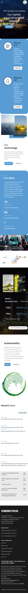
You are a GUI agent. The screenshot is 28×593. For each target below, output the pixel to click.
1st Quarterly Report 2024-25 (8, 536)
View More (19, 26)
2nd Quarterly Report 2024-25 (9, 533)
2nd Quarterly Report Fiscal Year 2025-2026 (12, 427)
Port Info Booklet (6, 484)
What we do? (4, 545)
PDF (24, 484)
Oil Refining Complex (6, 551)
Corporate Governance (7, 548)
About (7, 364)
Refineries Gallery (5, 554)
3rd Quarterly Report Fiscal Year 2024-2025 (12, 455)
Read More (9, 26)
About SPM (9, 163)
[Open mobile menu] (1, 2)
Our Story (3, 543)
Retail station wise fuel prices (18, 327)
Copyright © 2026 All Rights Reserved (14, 589)
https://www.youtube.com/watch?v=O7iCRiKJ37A (12, 583)
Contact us (4, 557)
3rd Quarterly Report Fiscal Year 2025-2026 (12, 419)
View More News (22, 412)
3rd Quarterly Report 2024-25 (8, 530)
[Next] (26, 19)
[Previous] (1, 19)
